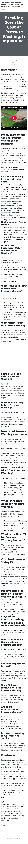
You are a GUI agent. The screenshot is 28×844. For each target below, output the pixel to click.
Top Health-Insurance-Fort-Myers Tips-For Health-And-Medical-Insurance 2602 (12, 4)
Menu (4, 10)
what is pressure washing (15, 783)
